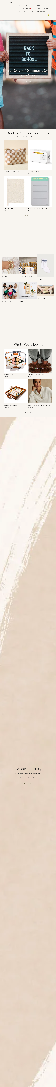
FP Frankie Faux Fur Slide (36, 374)
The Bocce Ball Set (10, 374)
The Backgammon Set (10, 405)
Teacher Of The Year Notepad (37, 208)
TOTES (3, 284)
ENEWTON (5, 259)
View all (28, 215)
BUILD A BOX (41, 287)
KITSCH (21, 284)
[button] (4, 2)
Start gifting (27, 783)
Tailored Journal (9, 208)
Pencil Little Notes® (34, 171)
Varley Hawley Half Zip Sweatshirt (39, 405)
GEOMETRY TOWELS (25, 259)
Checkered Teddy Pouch (11, 171)
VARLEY (39, 256)
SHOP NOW (28, 81)
